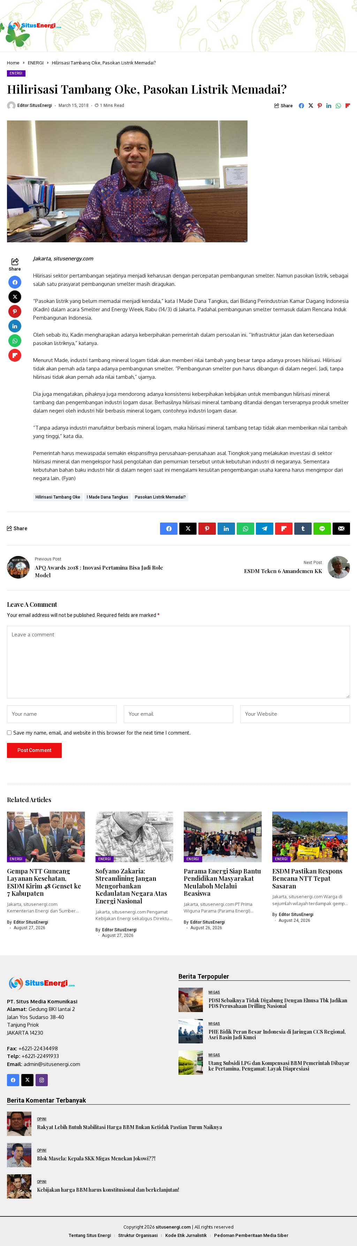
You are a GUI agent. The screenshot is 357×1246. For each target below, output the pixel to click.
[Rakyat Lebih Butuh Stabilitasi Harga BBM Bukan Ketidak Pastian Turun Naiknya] (19, 1124)
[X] (27, 1080)
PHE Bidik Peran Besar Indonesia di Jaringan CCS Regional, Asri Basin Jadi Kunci (277, 1034)
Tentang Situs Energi (90, 1235)
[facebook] (13, 1080)
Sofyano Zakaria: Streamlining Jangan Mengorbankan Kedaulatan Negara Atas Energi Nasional (131, 886)
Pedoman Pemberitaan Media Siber (251, 1235)
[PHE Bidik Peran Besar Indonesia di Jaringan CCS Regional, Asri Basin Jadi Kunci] (190, 1031)
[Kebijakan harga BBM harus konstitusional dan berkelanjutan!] (19, 1186)
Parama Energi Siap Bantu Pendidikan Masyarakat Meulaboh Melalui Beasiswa (222, 882)
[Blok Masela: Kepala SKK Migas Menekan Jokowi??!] (19, 1155)
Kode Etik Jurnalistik (186, 1235)
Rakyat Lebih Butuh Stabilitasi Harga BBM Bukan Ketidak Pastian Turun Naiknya (129, 1127)
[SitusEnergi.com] (35, 26)
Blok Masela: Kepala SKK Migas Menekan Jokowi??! (96, 1158)
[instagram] (42, 1080)
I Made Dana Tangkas (107, 497)
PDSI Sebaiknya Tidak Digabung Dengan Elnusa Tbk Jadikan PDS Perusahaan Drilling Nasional (277, 1003)
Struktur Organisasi (138, 1235)
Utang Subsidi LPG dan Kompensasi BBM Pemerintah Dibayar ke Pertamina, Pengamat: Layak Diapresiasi (279, 1066)
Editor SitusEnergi (34, 105)
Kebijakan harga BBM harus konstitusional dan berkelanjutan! (108, 1189)
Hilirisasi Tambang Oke (58, 497)
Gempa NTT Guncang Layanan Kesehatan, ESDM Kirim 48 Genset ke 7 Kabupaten (44, 882)
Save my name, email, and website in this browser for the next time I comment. (102, 733)
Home (13, 62)
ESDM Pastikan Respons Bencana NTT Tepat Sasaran (307, 878)
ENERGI (36, 62)
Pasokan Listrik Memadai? (160, 497)
